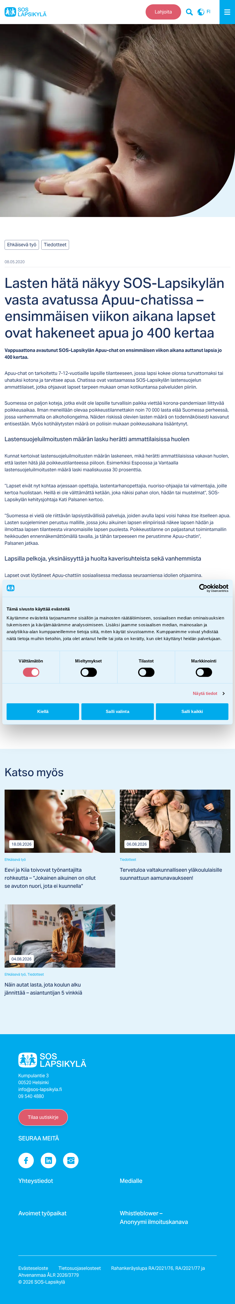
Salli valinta (117, 711)
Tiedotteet (55, 245)
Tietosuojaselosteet (79, 1268)
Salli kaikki (192, 711)
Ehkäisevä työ (21, 245)
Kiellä (43, 711)
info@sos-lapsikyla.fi (40, 1089)
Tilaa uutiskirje (43, 1117)
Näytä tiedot (205, 693)
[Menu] (227, 12)
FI (208, 12)
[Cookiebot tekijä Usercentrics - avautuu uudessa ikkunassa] (203, 588)
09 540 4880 (31, 1096)
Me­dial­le (131, 1182)
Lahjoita (163, 12)
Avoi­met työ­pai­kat (42, 1215)
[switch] (89, 672)
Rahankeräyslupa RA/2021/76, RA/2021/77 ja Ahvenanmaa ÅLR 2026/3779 (111, 1271)
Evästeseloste (33, 1268)
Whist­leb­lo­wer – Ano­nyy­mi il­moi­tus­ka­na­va (154, 1219)
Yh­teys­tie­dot (35, 1182)
